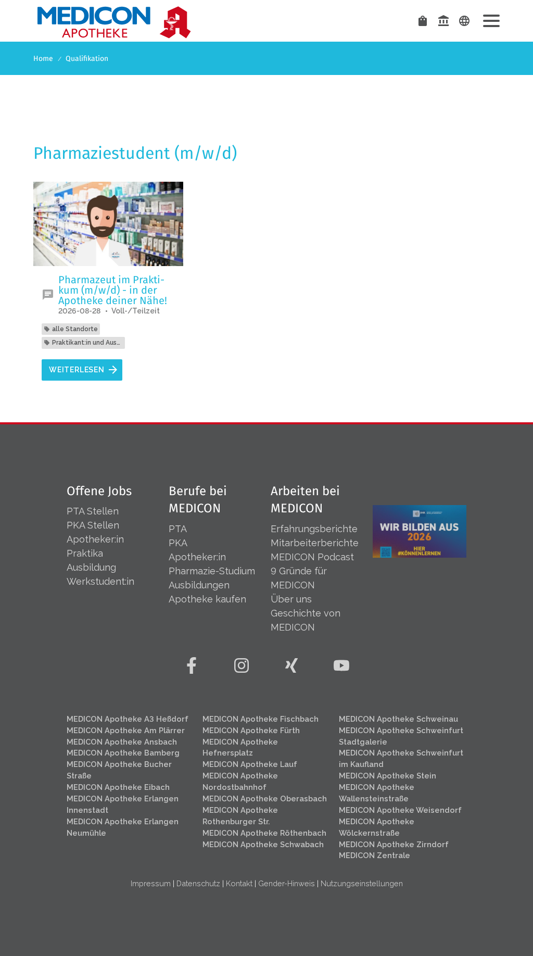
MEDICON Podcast (312, 556)
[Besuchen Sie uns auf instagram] (241, 665)
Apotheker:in (95, 539)
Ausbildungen (199, 585)
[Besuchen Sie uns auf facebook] (191, 665)
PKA (178, 542)
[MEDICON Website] (443, 21)
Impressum (151, 883)
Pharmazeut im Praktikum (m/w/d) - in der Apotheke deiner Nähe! (112, 290)
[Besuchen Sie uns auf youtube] (341, 665)
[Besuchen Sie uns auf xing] (291, 665)
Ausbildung (91, 567)
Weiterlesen (77, 370)
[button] (491, 21)
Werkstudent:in (100, 581)
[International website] (464, 21)
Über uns (291, 599)
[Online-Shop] (422, 21)
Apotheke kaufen (207, 599)
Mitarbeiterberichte (315, 542)
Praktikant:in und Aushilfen (87, 342)
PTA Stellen (94, 511)
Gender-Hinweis (286, 883)
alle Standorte (75, 329)
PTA (178, 528)
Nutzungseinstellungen (362, 883)
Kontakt (239, 883)
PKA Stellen (93, 525)
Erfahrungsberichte (314, 528)
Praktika (85, 553)
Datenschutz (198, 883)
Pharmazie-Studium (212, 570)
